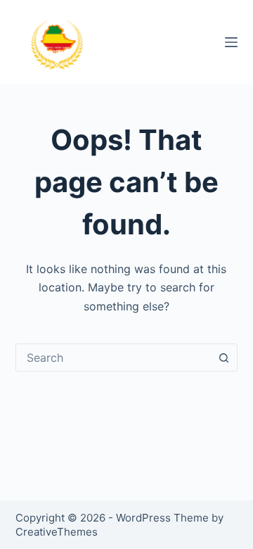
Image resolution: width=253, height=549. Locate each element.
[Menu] (231, 42)
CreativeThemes (56, 531)
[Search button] (223, 357)
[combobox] (113, 357)
